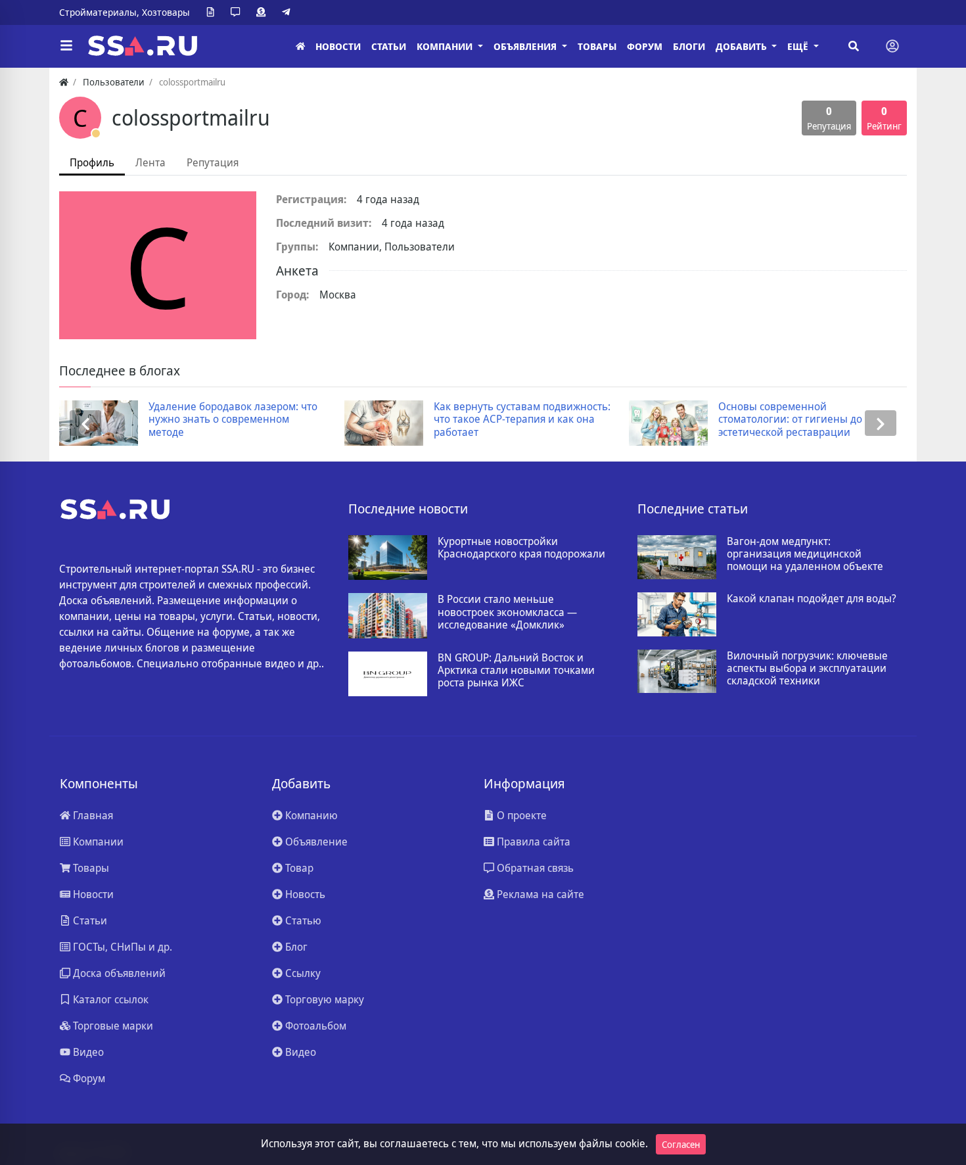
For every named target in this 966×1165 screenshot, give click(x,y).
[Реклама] (263, 12)
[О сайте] (213, 12)
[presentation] (85, 423)
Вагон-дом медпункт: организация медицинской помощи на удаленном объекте (805, 554)
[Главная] (300, 46)
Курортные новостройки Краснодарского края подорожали (521, 547)
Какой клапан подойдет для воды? (811, 598)
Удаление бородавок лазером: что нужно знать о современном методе (233, 419)
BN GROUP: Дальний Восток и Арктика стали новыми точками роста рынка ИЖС (516, 671)
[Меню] (66, 46)
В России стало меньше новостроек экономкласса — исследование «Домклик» (507, 612)
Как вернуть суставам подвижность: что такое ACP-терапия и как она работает (522, 419)
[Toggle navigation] (892, 46)
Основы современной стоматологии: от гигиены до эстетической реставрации (790, 419)
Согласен (681, 1144)
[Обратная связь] (238, 12)
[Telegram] (288, 12)
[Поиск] (853, 46)
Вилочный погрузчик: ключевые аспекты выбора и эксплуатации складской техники (807, 669)
